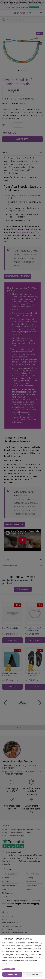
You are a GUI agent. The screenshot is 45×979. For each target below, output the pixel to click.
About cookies (8, 969)
